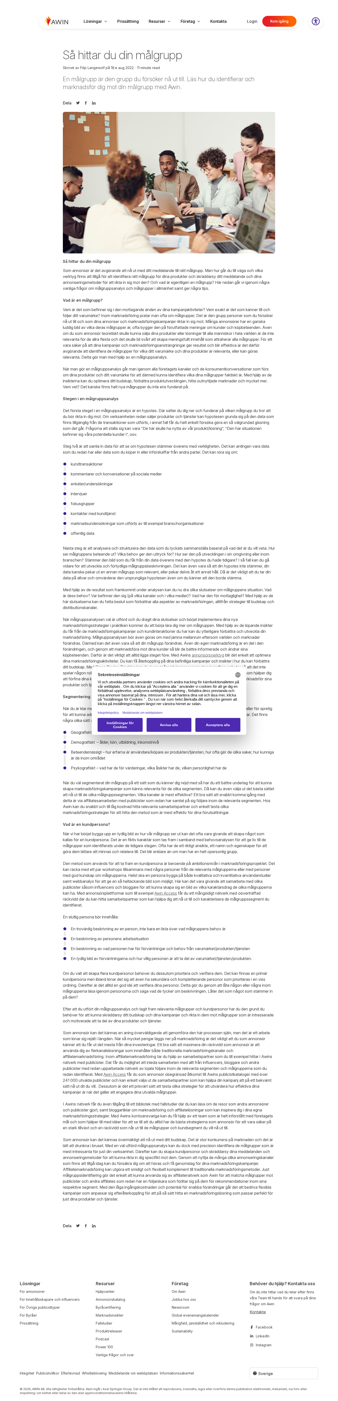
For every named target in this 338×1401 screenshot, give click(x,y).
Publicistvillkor (47, 1373)
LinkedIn (262, 1336)
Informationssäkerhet (177, 1373)
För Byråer (28, 1315)
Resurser (157, 21)
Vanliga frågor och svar (115, 1355)
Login (252, 21)
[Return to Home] (56, 21)
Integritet (27, 1373)
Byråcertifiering (108, 1307)
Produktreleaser (109, 1331)
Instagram (263, 1345)
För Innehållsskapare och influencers (50, 1299)
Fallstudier (104, 1323)
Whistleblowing (94, 1373)
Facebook (264, 1327)
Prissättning (128, 21)
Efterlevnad (70, 1373)
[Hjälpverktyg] (315, 21)
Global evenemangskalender (195, 1315)
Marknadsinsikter (109, 1315)
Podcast (102, 1339)
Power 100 (104, 1347)
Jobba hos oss (184, 1299)
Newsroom (180, 1307)
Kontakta (218, 21)
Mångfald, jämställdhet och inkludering (203, 1323)
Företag (188, 21)
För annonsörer (32, 1291)
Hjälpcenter (105, 1291)
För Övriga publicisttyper (40, 1307)
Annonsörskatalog (110, 1299)
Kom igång (279, 21)
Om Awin (179, 1291)
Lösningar (93, 21)
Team (262, 1298)
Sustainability (182, 1331)
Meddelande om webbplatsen (133, 1373)
